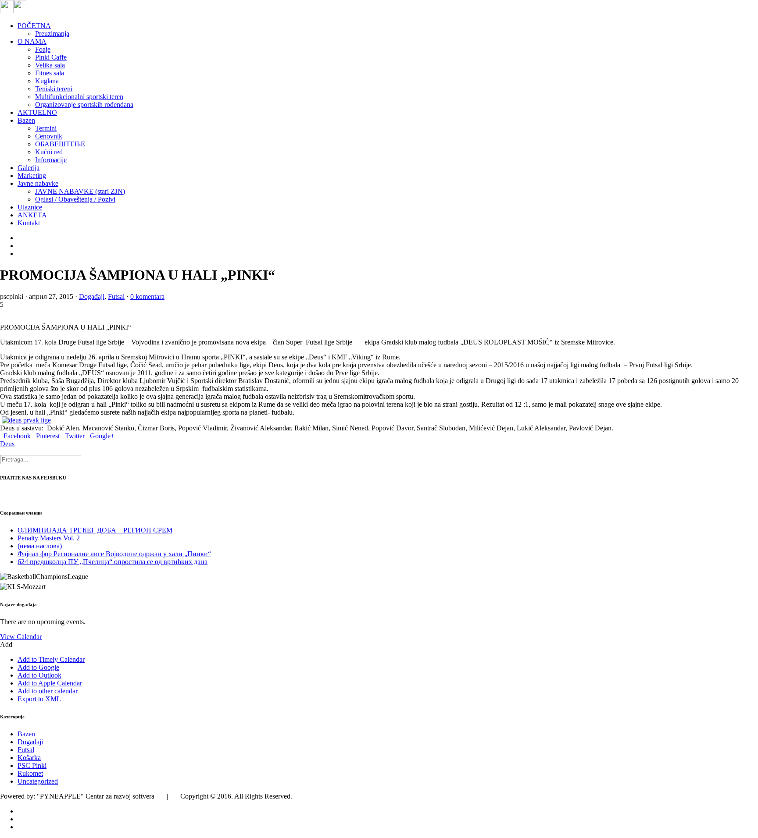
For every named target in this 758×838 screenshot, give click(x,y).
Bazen (26, 734)
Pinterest (46, 436)
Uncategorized (38, 781)
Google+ (100, 436)
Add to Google (38, 667)
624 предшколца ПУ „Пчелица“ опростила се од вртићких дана (112, 561)
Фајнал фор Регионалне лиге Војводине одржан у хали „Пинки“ (114, 553)
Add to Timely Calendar (51, 659)
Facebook (15, 436)
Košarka (29, 757)
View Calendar (21, 636)
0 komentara (147, 296)
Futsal (116, 296)
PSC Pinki (32, 765)
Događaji (91, 296)
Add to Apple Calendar (50, 683)
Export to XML (39, 699)
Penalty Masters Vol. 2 (49, 538)
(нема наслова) (40, 546)
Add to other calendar (48, 691)
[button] (6, 644)
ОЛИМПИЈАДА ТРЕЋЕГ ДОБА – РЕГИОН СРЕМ (95, 530)
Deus (7, 443)
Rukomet (30, 773)
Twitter (73, 436)
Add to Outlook (39, 675)
